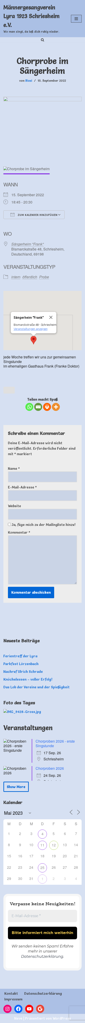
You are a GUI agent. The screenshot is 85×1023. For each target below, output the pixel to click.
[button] (33, 340)
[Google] (40, 1009)
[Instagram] (7, 1009)
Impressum (13, 999)
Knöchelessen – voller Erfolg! (27, 679)
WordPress (62, 1018)
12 (54, 845)
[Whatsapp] (29, 407)
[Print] (47, 407)
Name (14, 468)
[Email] (38, 407)
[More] (56, 407)
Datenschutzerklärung (42, 956)
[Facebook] (18, 1009)
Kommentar (19, 532)
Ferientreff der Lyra (20, 656)
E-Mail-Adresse (22, 487)
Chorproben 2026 (50, 768)
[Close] (50, 317)
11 (42, 845)
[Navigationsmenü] (76, 19)
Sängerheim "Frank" (27, 244)
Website (14, 506)
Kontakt (11, 993)
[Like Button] (9, 390)
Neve (18, 1018)
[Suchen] (42, 40)
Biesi (28, 80)
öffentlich (29, 276)
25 (42, 867)
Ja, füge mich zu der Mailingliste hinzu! (43, 524)
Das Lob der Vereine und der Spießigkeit (36, 687)
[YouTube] (29, 1009)
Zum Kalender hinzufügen (37, 215)
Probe (44, 276)
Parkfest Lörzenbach (21, 664)
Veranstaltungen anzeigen (30, 329)
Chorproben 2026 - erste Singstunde (55, 743)
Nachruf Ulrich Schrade (23, 671)
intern (15, 276)
